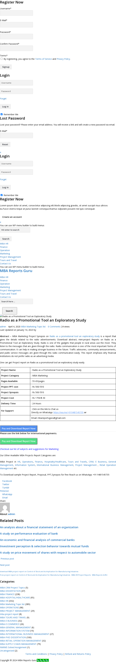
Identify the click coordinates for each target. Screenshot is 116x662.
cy (62, 653)
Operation (5, 250)
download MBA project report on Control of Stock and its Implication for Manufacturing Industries (39, 571)
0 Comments (54, 326)
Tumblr (5, 487)
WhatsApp (7, 494)
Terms (4, 55)
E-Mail (3, 20)
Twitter (5, 484)
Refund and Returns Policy (78, 653)
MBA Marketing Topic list (33, 326)
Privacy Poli (55, 653)
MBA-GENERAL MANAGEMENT (15, 627)
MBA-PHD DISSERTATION (13, 637)
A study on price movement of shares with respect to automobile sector (48, 552)
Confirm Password (9, 43)
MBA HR (4, 243)
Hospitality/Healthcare (55, 461)
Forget (3, 98)
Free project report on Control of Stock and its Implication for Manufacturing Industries (35, 575)
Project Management (10, 256)
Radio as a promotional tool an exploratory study (75, 336)
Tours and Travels (77, 461)
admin (3, 326)
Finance (4, 246)
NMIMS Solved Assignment (13, 647)
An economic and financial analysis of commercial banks (37, 540)
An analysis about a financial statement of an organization (39, 527)
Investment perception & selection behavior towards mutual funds (44, 546)
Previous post (7, 558)
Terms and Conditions (36, 653)
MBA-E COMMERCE (9, 624)
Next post (5, 565)
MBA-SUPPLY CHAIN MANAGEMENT (18, 644)
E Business (100, 461)
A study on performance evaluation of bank (29, 533)
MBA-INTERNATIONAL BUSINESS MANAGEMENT (24, 634)
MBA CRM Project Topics (12, 587)
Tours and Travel (8, 260)
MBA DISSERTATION (10, 590)
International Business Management (55, 465)
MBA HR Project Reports (81, 575)
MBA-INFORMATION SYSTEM (14, 630)
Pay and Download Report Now (18, 428)
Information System (25, 465)
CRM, (90, 461)
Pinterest (4, 490)
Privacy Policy (63, 58)
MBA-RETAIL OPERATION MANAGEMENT (20, 640)
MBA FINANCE (7, 594)
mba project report (9, 614)
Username (5, 8)
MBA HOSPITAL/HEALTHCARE (15, 597)
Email (5, 497)
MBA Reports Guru (16, 270)
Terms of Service (43, 58)
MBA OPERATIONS (9, 607)
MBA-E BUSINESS (9, 620)
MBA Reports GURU (99, 575)
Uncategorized (7, 650)
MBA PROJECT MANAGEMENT (15, 610)
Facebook (7, 481)
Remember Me (10, 114)
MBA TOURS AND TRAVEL (13, 617)
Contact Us (5, 263)
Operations (27, 461)
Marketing (5, 253)
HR (18, 461)
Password (5, 32)
